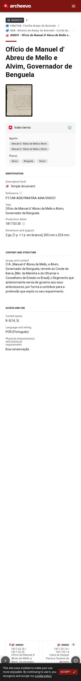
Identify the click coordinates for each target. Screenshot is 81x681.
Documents (14, 20)
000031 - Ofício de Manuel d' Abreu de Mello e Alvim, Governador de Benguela (39, 35)
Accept (66, 671)
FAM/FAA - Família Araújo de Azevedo (33, 25)
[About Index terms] (70, 128)
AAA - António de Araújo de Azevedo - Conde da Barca (39, 30)
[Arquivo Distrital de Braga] (17, 7)
